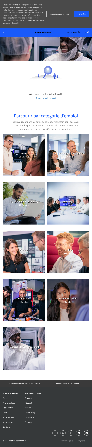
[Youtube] (86, 433)
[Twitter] (70, 433)
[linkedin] (63, 433)
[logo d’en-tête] (43, 32)
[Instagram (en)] (78, 433)
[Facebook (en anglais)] (55, 433)
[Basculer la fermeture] (4, 32)
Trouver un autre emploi (46, 98)
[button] (72, 32)
